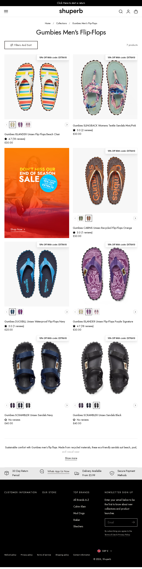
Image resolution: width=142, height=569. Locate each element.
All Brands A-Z (81, 500)
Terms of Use (110, 534)
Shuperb (107, 559)
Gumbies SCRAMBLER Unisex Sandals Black (97, 415)
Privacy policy (27, 554)
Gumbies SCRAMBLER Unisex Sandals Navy (28, 415)
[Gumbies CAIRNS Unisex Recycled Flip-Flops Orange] (105, 180)
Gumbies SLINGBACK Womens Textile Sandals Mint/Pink (104, 125)
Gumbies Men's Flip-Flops (84, 23)
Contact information (81, 554)
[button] (6, 11)
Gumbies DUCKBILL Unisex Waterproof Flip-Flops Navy (34, 321)
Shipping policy (62, 554)
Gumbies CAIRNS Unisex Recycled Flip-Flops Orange (102, 228)
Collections (61, 23)
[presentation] (67, 124)
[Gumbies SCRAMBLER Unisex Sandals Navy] (36, 367)
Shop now (16, 229)
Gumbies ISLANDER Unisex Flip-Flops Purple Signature (103, 321)
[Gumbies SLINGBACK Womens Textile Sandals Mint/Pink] (105, 86)
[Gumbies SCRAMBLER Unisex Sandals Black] (105, 367)
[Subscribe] (133, 522)
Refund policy (10, 554)
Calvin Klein (79, 506)
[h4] (36, 193)
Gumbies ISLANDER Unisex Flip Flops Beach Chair (32, 134)
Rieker (76, 520)
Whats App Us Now (58, 471)
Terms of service (44, 554)
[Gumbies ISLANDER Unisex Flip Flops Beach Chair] (36, 86)
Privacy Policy (124, 534)
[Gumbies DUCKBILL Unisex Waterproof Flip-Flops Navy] (36, 274)
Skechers (78, 526)
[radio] (12, 124)
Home (47, 23)
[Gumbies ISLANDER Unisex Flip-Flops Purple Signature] (105, 274)
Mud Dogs (78, 513)
